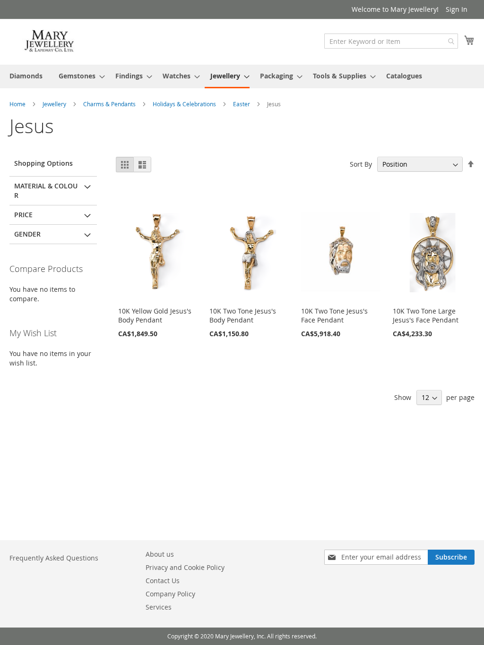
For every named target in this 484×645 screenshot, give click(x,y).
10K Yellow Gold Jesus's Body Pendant (154, 315)
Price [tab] (23, 214)
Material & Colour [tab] (46, 190)
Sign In (456, 9)
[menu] (242, 76)
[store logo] (49, 41)
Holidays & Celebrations (185, 104)
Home (18, 104)
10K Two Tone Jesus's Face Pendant (334, 315)
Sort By (361, 164)
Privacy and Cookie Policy (185, 567)
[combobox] (391, 41)
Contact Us (163, 580)
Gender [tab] (27, 233)
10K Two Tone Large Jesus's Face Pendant (425, 315)
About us (160, 554)
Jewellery (55, 104)
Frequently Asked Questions (53, 557)
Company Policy (170, 593)
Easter (242, 104)
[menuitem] (26, 76)
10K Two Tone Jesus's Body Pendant (242, 315)
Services (159, 607)
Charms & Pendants (110, 104)
